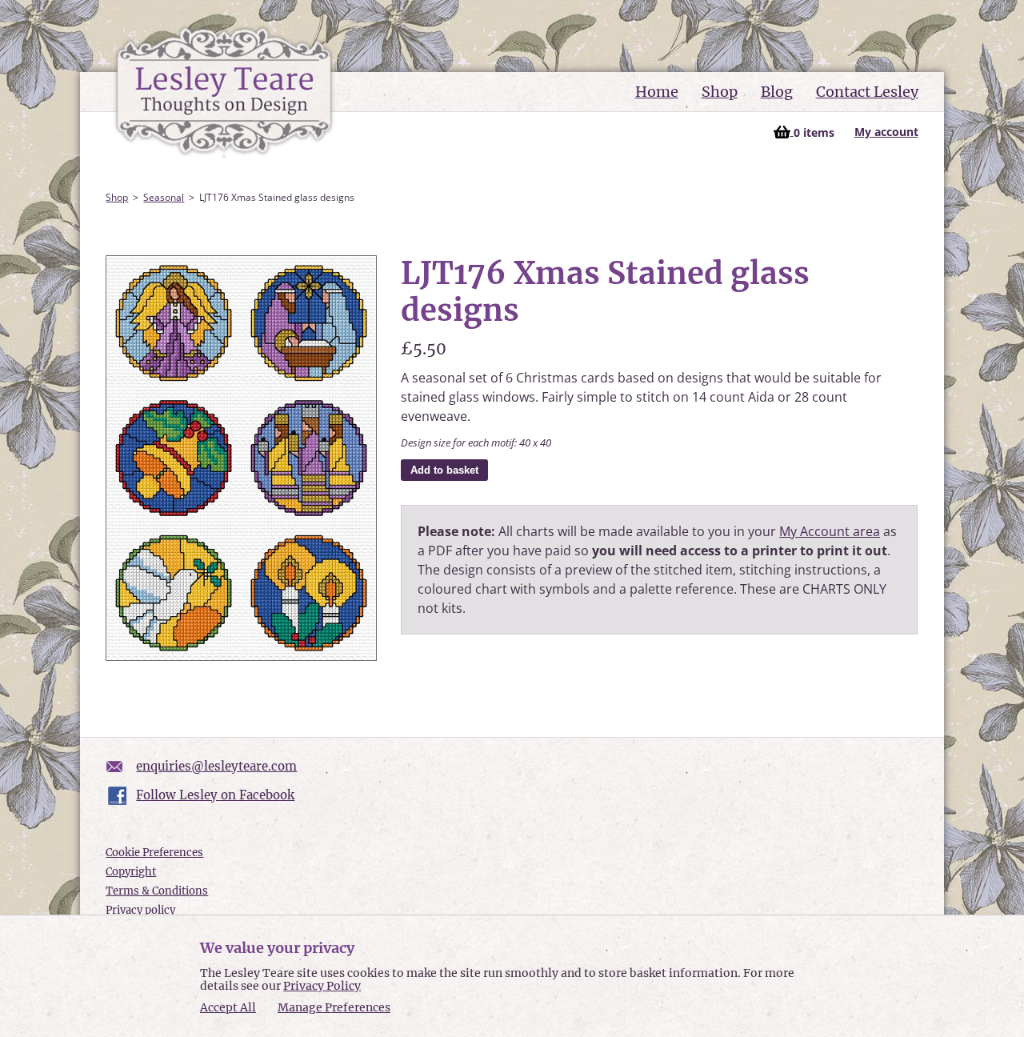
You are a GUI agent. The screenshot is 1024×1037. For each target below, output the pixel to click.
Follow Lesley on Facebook (215, 795)
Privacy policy (140, 910)
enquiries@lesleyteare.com (216, 766)
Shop (720, 91)
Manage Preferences (334, 1007)
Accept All (228, 1008)
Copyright (131, 872)
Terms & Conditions (157, 891)
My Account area (829, 531)
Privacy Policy (322, 986)
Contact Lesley (867, 91)
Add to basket (444, 470)
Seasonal (163, 197)
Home (656, 91)
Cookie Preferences (154, 852)
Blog (777, 91)
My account (886, 131)
